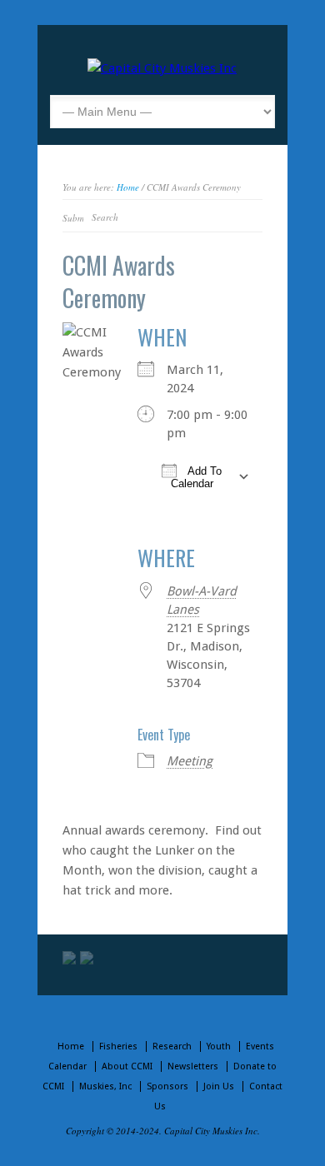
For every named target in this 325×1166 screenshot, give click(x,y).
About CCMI (127, 1066)
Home (128, 187)
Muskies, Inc (105, 1086)
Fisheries (118, 1046)
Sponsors (167, 1086)
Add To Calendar (196, 477)
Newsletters (193, 1066)
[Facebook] (86, 957)
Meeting (189, 761)
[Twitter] (69, 957)
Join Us (218, 1086)
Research (172, 1046)
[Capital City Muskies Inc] (162, 68)
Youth (219, 1046)
